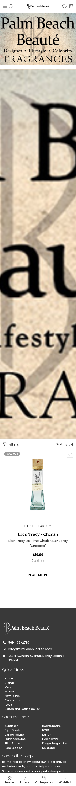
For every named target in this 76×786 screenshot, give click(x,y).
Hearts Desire (51, 726)
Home (9, 678)
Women (10, 691)
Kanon (46, 735)
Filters (13, 444)
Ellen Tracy (12, 743)
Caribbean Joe (15, 739)
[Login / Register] (64, 6)
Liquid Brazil (50, 739)
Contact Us (13, 700)
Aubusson (11, 726)
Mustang (48, 748)
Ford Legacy (13, 748)
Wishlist (65, 782)
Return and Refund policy (22, 709)
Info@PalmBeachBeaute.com (30, 649)
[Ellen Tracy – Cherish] (38, 486)
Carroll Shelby (15, 735)
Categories (44, 782)
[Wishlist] (69, 454)
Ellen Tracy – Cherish (38, 534)
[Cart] (71, 6)
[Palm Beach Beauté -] (38, 6)
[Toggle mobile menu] (5, 6)
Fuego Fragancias (54, 743)
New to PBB (12, 696)
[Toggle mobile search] (11, 6)
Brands (9, 683)
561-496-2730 (18, 642)
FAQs (8, 705)
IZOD (45, 730)
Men (8, 687)
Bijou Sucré (12, 730)
